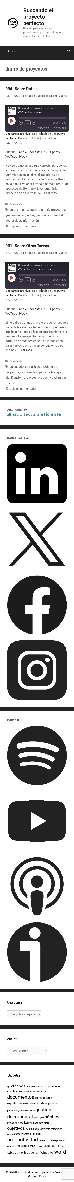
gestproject (13, 220)
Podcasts (16, 204)
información (30, 220)
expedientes (14, 1103)
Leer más (50, 193)
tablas (11, 1152)
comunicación (34, 366)
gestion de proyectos (19, 215)
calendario (17, 366)
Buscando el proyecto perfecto (38, 16)
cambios (45, 1086)
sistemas (49, 1145)
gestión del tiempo (26, 1111)
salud (32, 1146)
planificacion (13, 377)
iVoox (23, 156)
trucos (9, 383)
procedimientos (21, 1134)
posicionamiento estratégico (47, 1129)
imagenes (13, 1122)
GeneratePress (37, 1176)
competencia (24, 1091)
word (60, 1152)
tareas (62, 377)
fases (25, 1104)
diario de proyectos (52, 209)
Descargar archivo (17, 134)
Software (60, 1146)
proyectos (11, 1146)
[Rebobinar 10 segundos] (21, 123)
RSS (45, 152)
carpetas (55, 1086)
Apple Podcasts (30, 152)
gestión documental (49, 215)
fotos (43, 1103)
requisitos (23, 1145)
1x (27, 123)
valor (37, 1153)
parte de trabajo (50, 372)
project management (52, 1140)
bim (28, 1086)
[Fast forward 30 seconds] (35, 123)
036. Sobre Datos (21, 88)
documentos (29, 372)
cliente (11, 1091)
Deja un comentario (23, 226)
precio (10, 1134)
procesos (30, 377)
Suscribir (43, 128)
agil (8, 1087)
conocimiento (19, 209)
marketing (26, 1122)
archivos (18, 1086)
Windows (47, 1152)
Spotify (55, 152)
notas (46, 1122)
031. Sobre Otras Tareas (27, 245)
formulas (33, 1103)
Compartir (60, 128)
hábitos (52, 1117)
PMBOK (29, 1129)
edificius (40, 1097)
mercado (37, 1122)
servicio (39, 1146)
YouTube (11, 156)
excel (49, 1097)
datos (33, 209)
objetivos (16, 1128)
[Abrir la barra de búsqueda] (68, 51)
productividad (47, 377)
